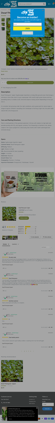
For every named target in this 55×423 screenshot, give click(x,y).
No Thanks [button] (27, 33)
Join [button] (27, 28)
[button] (43, 10)
